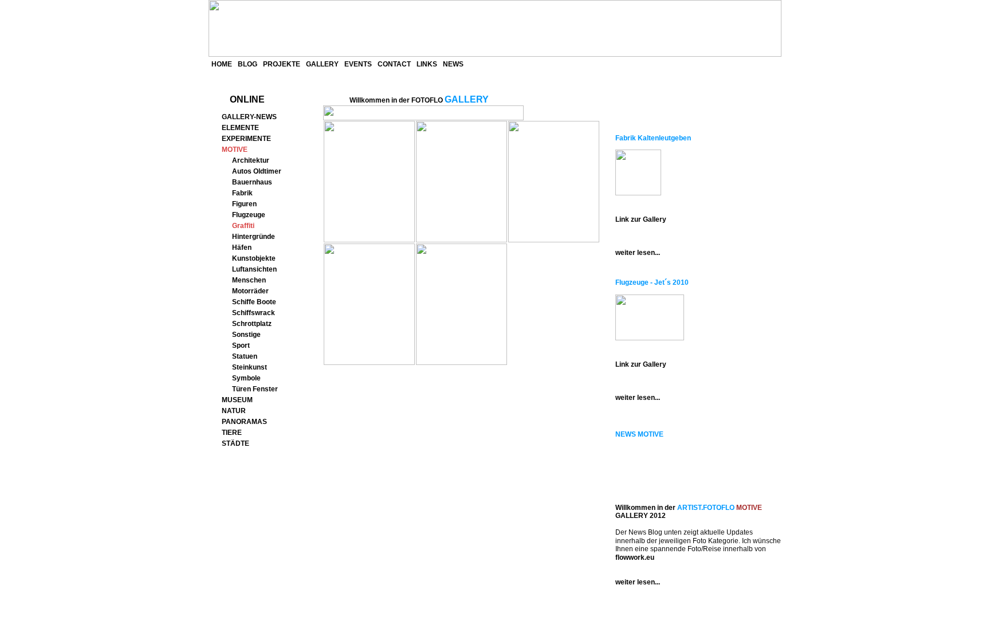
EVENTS (358, 64)
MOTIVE (234, 150)
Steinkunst (249, 367)
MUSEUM (237, 400)
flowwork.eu (634, 557)
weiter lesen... (637, 253)
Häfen (242, 248)
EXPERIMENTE (246, 139)
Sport (241, 345)
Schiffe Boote (254, 302)
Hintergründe (253, 237)
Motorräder (250, 291)
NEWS (453, 64)
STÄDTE (235, 443)
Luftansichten (254, 269)
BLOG (247, 64)
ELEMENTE (240, 128)
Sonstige (246, 335)
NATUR (234, 411)
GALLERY (322, 64)
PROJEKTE (281, 64)
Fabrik (242, 193)
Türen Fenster (255, 389)
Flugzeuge (248, 215)
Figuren (244, 204)
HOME (221, 64)
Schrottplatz (252, 324)
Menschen (249, 280)
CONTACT (394, 64)
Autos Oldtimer (256, 171)
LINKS (427, 64)
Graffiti (243, 226)
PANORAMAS (244, 422)
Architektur (250, 160)
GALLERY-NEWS (249, 117)
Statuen (244, 356)
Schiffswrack (253, 313)
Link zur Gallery (640, 219)
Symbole (246, 378)
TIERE (232, 433)
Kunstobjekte (254, 258)
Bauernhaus (252, 182)
